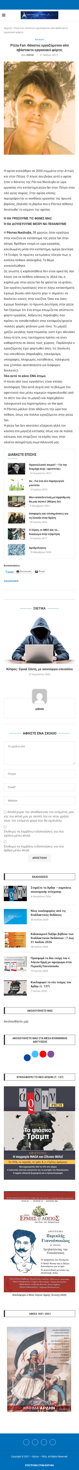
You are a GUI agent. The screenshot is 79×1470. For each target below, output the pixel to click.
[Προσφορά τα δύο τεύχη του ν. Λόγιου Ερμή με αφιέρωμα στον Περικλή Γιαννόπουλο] (15, 964)
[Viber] (53, 1442)
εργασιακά (11, 581)
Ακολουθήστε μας (16, 1021)
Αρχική (8, 28)
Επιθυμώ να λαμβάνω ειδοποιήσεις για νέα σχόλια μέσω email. (34, 833)
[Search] (75, 15)
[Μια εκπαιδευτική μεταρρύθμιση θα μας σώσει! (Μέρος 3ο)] (16, 501)
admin (30, 54)
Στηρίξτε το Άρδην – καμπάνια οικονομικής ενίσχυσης (51, 889)
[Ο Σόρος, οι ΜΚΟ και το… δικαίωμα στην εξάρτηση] (16, 534)
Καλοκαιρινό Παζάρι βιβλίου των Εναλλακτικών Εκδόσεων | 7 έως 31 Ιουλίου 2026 (52, 938)
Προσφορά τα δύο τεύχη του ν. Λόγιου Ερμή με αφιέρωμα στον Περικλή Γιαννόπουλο (51, 962)
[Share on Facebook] (36, 594)
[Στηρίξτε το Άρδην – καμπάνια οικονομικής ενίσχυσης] (15, 893)
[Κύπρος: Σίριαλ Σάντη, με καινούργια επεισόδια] (39, 640)
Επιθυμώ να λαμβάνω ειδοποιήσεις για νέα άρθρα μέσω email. (34, 848)
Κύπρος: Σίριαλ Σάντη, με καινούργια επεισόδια (39, 669)
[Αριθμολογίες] (16, 549)
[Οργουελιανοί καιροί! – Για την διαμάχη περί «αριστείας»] (16, 468)
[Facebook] (35, 4)
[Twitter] (35, 1442)
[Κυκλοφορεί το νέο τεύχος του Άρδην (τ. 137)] (15, 988)
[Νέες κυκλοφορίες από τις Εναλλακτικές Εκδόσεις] (15, 916)
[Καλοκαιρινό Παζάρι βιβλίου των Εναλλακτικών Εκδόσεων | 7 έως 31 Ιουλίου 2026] (15, 939)
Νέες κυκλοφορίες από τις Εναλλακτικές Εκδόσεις (48, 913)
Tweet (9, 571)
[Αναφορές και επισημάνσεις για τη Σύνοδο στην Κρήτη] (16, 518)
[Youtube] (44, 1442)
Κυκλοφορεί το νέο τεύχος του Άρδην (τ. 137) (51, 984)
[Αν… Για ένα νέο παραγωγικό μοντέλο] (16, 485)
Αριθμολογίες (37, 547)
